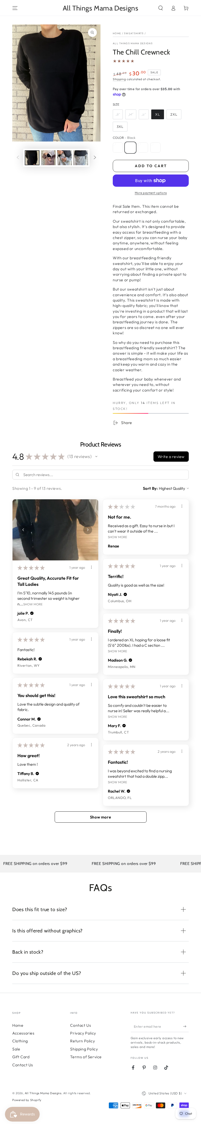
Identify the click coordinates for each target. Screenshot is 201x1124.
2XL (173, 114)
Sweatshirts (134, 33)
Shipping (119, 79)
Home (117, 33)
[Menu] (15, 8)
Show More (33, 604)
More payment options (151, 193)
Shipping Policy (84, 1049)
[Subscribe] (186, 1026)
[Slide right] (94, 158)
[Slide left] (18, 158)
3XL (120, 126)
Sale (16, 1049)
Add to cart (151, 166)
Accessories (23, 1033)
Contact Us (22, 1064)
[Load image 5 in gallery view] (64, 157)
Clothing (20, 1040)
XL (157, 114)
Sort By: (150, 488)
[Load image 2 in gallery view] (48, 157)
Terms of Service (86, 1056)
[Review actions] (91, 567)
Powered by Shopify (26, 1100)
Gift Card (20, 1056)
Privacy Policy (83, 1033)
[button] (160, 8)
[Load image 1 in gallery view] (32, 157)
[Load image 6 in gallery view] (80, 157)
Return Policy (82, 1040)
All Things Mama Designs (133, 43)
